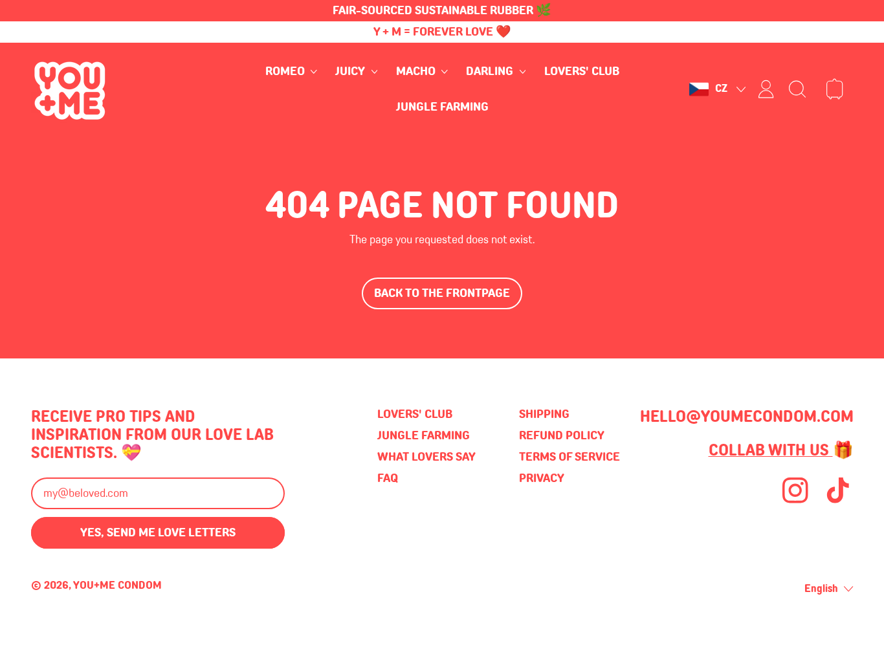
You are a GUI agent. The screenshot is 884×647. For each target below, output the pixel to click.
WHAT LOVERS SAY (426, 456)
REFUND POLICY (561, 435)
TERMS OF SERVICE (569, 456)
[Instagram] (795, 501)
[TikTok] (838, 501)
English (821, 588)
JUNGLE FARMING (442, 106)
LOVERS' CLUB (581, 71)
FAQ (387, 478)
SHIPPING (544, 414)
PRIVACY (541, 478)
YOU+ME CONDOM (117, 585)
